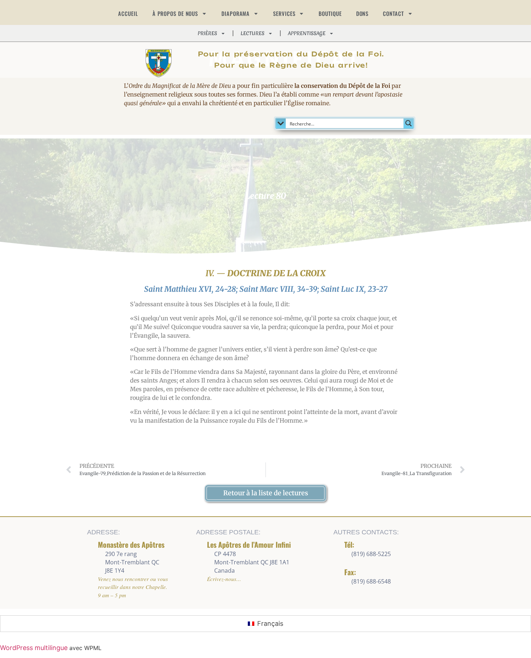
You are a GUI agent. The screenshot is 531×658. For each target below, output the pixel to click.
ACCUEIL (128, 13)
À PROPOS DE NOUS (175, 13)
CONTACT (393, 13)
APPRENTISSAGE (306, 33)
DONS (362, 13)
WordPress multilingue (34, 647)
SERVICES (284, 13)
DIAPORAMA (235, 13)
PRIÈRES (207, 33)
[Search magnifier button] (408, 123)
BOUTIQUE (330, 13)
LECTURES (252, 33)
